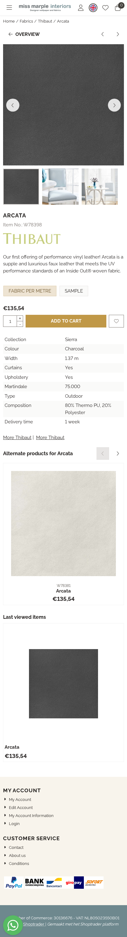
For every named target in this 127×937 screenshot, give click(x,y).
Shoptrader (34, 924)
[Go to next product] (118, 34)
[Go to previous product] (102, 34)
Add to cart (66, 321)
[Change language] (93, 8)
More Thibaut (17, 437)
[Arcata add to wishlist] (116, 321)
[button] (9, 8)
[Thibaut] (31, 242)
